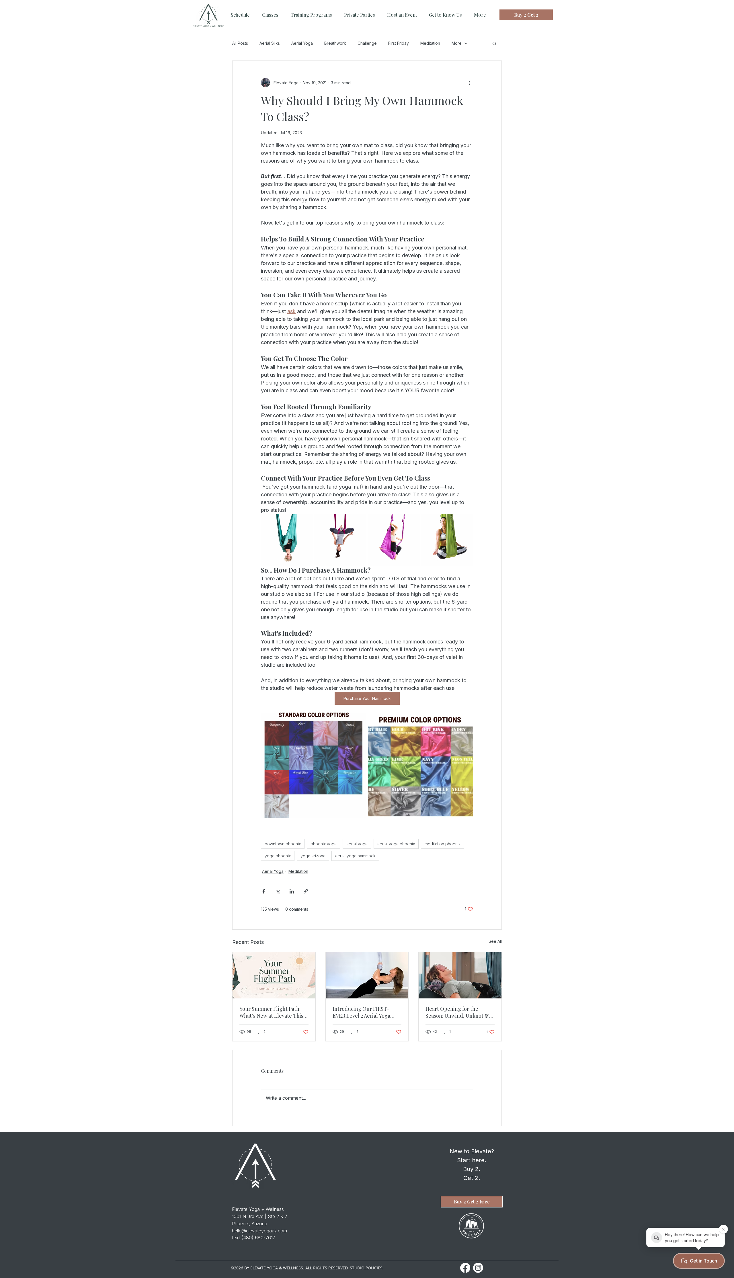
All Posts (240, 43)
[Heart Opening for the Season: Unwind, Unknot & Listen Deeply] (460, 975)
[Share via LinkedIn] (291, 891)
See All (495, 941)
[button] (494, 43)
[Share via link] (306, 891)
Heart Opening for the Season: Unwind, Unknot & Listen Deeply (457, 1012)
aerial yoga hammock (355, 855)
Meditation (430, 43)
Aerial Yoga (302, 43)
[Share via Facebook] (263, 891)
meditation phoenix (442, 843)
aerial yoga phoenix (396, 843)
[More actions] (469, 82)
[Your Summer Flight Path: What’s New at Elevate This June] (274, 975)
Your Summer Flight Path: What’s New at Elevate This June (271, 1012)
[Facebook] (465, 1268)
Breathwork (335, 43)
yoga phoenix (278, 855)
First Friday (398, 43)
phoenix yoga (324, 843)
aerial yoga (357, 843)
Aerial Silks (269, 43)
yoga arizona (312, 855)
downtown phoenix (283, 843)
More (457, 43)
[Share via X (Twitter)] (277, 891)
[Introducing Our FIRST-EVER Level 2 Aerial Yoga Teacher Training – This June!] (367, 975)
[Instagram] (478, 1268)
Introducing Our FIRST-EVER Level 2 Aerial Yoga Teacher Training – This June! (361, 1012)
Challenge (367, 43)
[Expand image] (287, 540)
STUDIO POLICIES (366, 1268)
